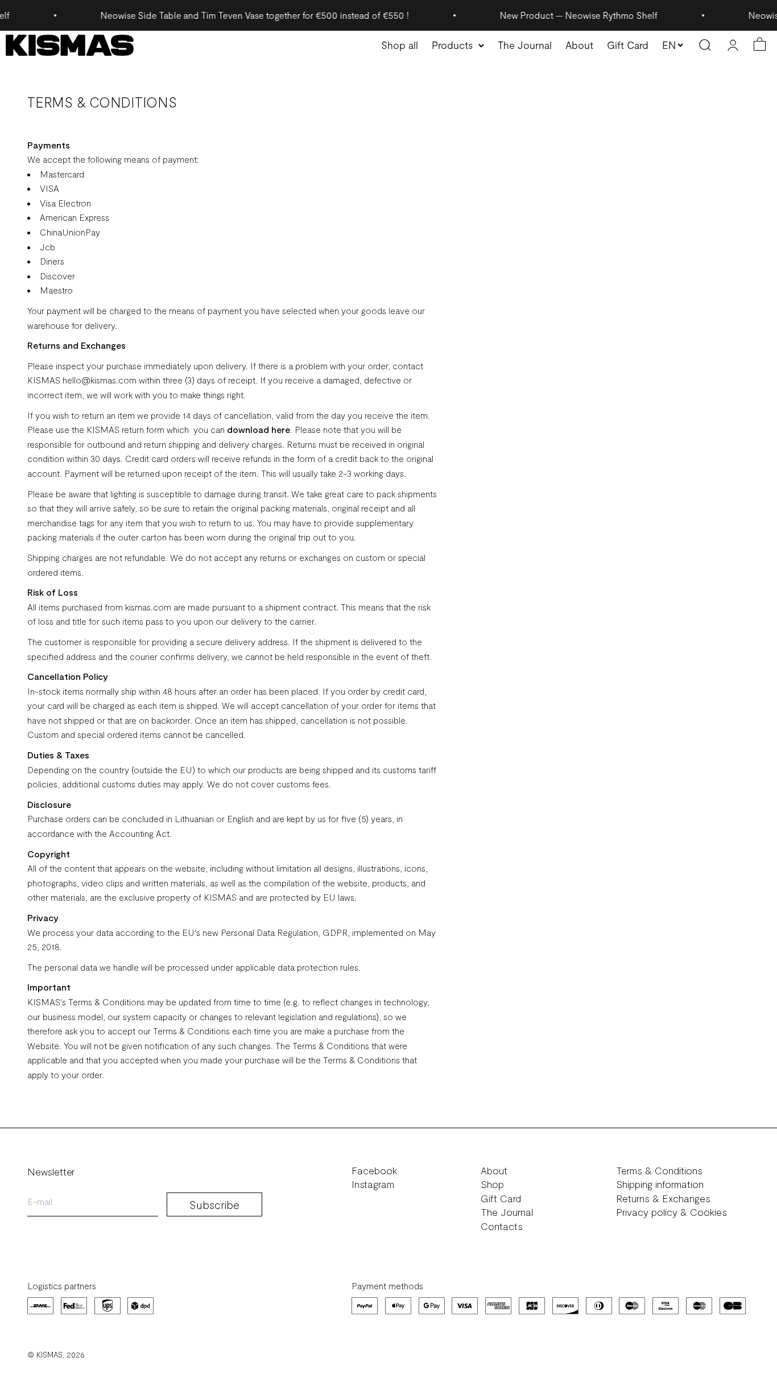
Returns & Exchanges (663, 1198)
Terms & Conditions (659, 1171)
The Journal (525, 45)
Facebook (374, 1171)
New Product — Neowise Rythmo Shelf (559, 15)
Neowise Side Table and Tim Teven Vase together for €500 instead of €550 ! (235, 15)
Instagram (373, 1184)
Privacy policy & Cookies (671, 1212)
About (579, 45)
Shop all (399, 45)
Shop (492, 1184)
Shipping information (660, 1184)
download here (258, 429)
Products (452, 45)
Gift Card (627, 45)
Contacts (502, 1226)
